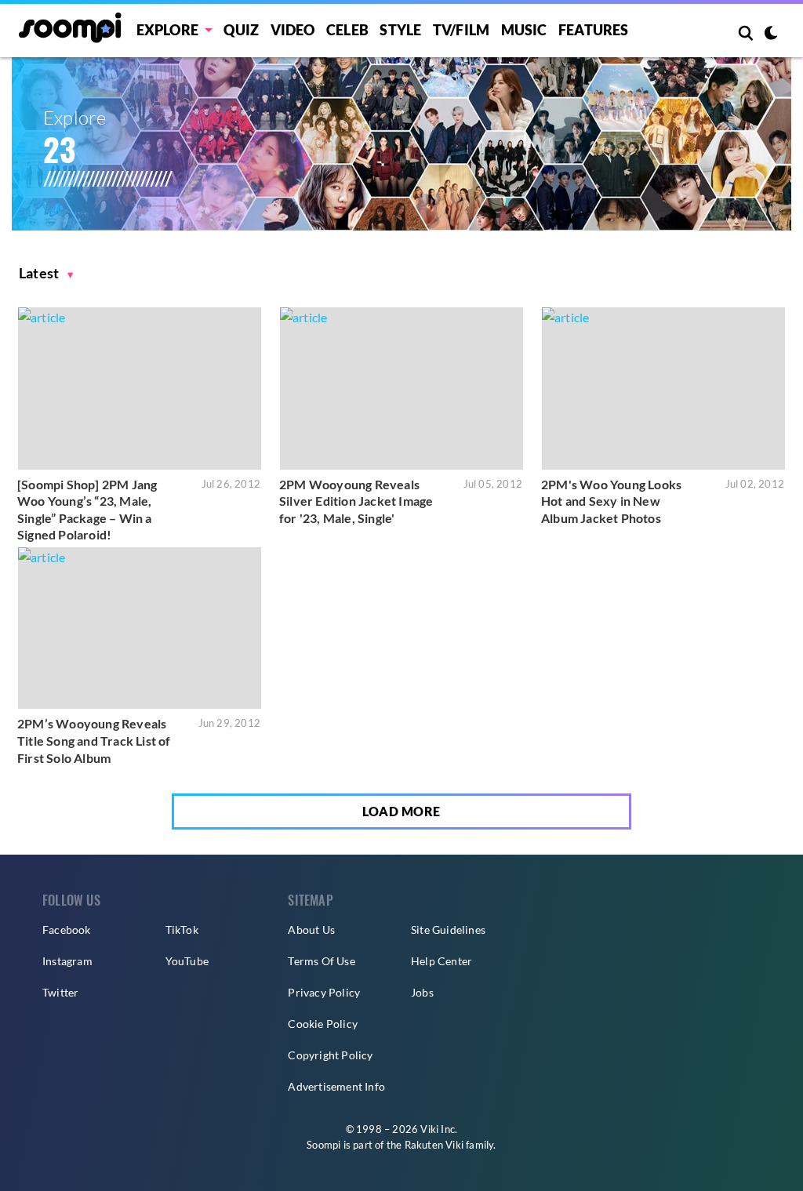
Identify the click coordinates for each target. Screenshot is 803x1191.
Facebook (66, 929)
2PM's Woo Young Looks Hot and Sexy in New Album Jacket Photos (611, 501)
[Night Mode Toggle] (771, 34)
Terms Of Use (321, 961)
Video (293, 29)
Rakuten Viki (434, 1144)
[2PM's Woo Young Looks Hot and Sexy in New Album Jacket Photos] (663, 388)
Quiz (241, 29)
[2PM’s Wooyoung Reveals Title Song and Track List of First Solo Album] (139, 628)
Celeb (347, 29)
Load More (401, 811)
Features (593, 29)
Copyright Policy (330, 1055)
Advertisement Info (336, 1086)
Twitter (60, 992)
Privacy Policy (324, 992)
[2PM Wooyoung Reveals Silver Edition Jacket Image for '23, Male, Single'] (401, 388)
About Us (311, 929)
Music (524, 29)
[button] (46, 273)
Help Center (441, 961)
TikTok (181, 929)
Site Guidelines (448, 929)
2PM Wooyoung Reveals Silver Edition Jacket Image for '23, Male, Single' (356, 501)
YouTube (187, 961)
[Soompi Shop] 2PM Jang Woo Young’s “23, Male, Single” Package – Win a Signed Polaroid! (87, 510)
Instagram (67, 961)
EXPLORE (167, 29)
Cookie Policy (323, 1023)
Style (400, 29)
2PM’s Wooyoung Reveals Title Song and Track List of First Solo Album (94, 740)
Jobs (422, 992)
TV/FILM (461, 29)
